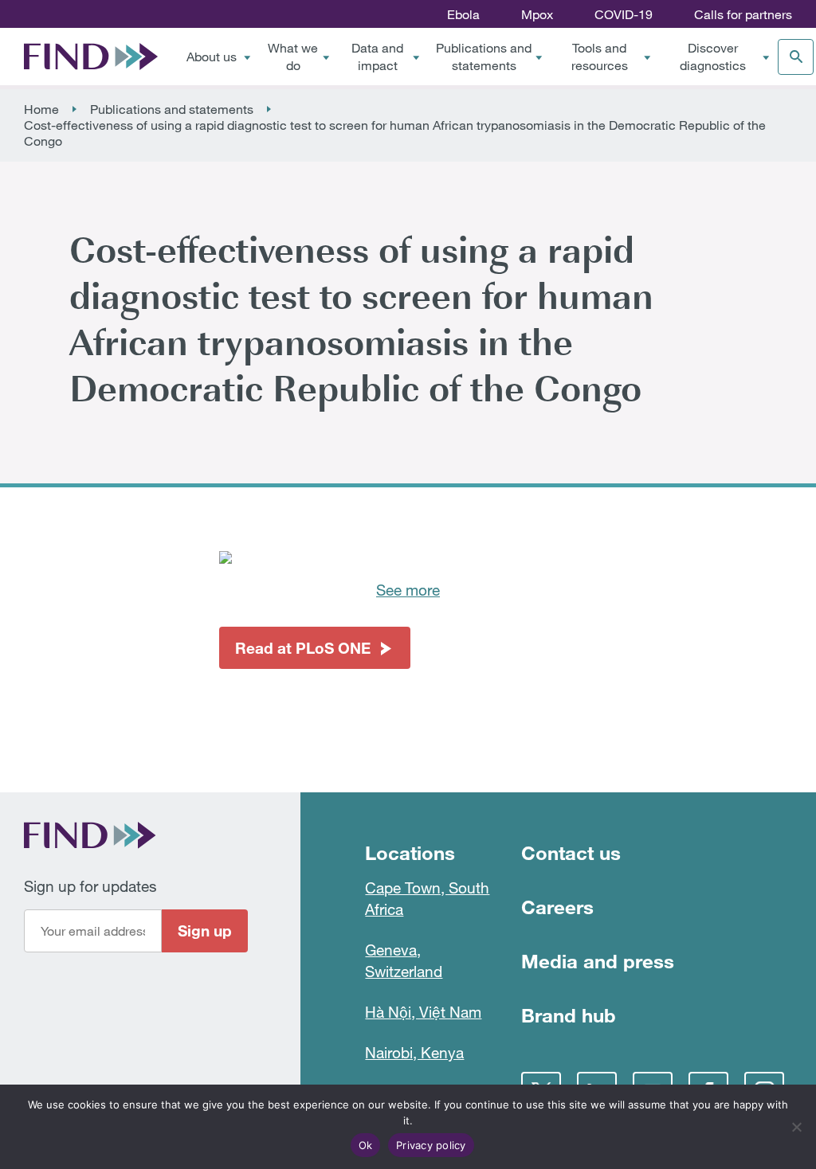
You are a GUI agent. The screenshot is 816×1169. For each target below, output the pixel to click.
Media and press (597, 960)
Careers (557, 906)
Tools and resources (599, 56)
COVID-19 (623, 14)
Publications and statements (484, 56)
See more (408, 590)
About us (211, 57)
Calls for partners (743, 14)
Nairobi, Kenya (414, 1052)
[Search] (796, 57)
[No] (796, 1127)
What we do (293, 56)
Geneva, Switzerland (403, 960)
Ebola (463, 14)
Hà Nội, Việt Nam (423, 1012)
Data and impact (377, 56)
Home (41, 109)
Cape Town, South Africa (427, 898)
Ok (366, 1145)
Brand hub (568, 1014)
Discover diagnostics (713, 56)
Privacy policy (431, 1145)
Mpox (537, 14)
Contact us (571, 852)
